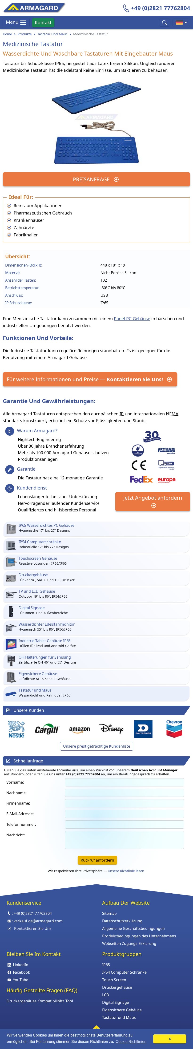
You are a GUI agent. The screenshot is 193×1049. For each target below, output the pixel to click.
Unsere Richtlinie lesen (126, 871)
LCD (105, 994)
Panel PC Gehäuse (132, 318)
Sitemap (109, 913)
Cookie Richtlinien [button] (131, 1042)
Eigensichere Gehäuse (122, 1010)
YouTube (20, 979)
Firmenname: (18, 803)
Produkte (25, 34)
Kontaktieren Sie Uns (33, 928)
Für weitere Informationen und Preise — (85, 379)
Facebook (21, 972)
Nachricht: (15, 835)
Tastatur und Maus (119, 1017)
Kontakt (43, 22)
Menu (13, 22)
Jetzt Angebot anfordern (152, 497)
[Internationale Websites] (181, 23)
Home (7, 34)
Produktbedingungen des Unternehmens (139, 936)
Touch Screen (114, 979)
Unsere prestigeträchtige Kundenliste (96, 746)
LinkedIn (20, 964)
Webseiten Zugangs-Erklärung (129, 943)
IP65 (106, 964)
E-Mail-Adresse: (20, 813)
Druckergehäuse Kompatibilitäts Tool (40, 1001)
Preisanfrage (92, 179)
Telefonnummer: (21, 824)
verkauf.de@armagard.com (38, 920)
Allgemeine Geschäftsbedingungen (133, 928)
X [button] (170, 1039)
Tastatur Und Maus (52, 34)
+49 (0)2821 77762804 (160, 8)
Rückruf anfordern (97, 860)
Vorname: (15, 782)
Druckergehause (117, 987)
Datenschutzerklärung (122, 920)
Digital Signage (115, 1002)
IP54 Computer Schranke (124, 972)
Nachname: (16, 792)
